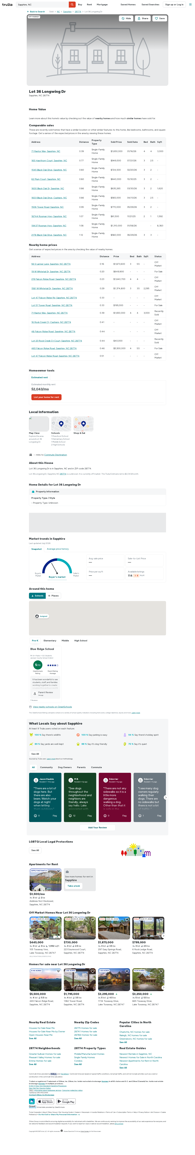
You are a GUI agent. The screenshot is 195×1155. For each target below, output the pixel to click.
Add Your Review (97, 827)
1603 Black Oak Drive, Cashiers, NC (49, 197)
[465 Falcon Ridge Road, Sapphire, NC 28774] (46, 979)
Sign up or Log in (174, 4)
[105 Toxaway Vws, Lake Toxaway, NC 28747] (46, 928)
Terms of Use (111, 1112)
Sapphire (67, 11)
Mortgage (102, 4)
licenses (105, 1081)
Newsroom (86, 1112)
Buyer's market (57, 577)
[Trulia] (32, 1101)
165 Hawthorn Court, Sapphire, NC (49, 160)
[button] (72, 5)
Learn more (136, 713)
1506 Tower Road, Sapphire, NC (47, 207)
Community (46, 767)
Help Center (85, 1131)
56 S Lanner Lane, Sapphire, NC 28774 (51, 264)
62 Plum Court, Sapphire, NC (46, 179)
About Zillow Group (49, 1112)
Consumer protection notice (72, 1090)
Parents (81, 767)
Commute (96, 767)
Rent (89, 4)
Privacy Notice (143, 1112)
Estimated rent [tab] (39, 377)
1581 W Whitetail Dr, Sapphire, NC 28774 (52, 288)
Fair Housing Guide (66, 1112)
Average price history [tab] (58, 549)
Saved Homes (128, 4)
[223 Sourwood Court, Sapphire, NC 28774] (80, 928)
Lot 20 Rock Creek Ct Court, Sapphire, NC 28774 (56, 340)
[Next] (163, 936)
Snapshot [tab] (36, 549)
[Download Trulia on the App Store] (45, 1101)
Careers (77, 1112)
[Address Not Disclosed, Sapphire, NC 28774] (46, 879)
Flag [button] (55, 816)
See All (36, 754)
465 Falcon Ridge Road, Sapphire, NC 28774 (54, 348)
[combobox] (46, 5)
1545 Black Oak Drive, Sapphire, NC (49, 169)
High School (80, 640)
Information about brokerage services (47, 1090)
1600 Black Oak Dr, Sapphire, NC (47, 188)
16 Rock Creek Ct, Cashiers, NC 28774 (51, 322)
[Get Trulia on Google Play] (66, 1101)
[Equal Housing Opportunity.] (61, 1131)
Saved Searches (150, 4)
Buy (80, 4)
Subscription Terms (124, 1112)
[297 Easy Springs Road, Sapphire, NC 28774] (114, 928)
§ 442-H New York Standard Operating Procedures (47, 1086)
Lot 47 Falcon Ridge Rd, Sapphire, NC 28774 (54, 297)
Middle (65, 640)
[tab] (37, 596)
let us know (119, 1124)
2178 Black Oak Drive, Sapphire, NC (49, 235)
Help (135, 1112)
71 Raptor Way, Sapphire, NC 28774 (49, 313)
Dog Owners (65, 767)
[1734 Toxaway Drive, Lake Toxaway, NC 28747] (114, 979)
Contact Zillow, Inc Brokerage (41, 1095)
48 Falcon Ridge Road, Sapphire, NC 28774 (53, 331)
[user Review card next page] (166, 797)
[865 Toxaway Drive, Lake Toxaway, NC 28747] (148, 979)
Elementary (50, 640)
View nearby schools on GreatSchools (52, 706)
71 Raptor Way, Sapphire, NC (45, 151)
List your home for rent (46, 397)
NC (58, 11)
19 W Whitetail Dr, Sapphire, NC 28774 (51, 271)
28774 (78, 11)
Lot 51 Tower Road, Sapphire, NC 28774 (51, 305)
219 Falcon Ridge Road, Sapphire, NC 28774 (53, 279)
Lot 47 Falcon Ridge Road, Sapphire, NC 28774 (55, 356)
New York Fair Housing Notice (40, 1088)
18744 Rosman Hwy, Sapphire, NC (49, 216)
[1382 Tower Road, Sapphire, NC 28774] (80, 979)
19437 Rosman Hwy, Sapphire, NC (48, 225)
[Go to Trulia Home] (9, 5)
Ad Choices (155, 1112)
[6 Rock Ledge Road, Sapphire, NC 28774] (148, 928)
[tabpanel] (97, 392)
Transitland (65, 1074)
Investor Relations (97, 1112)
